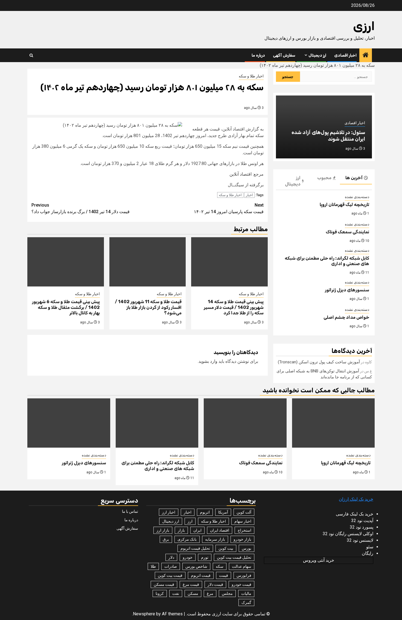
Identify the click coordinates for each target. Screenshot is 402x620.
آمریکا (223, 512)
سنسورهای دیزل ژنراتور (347, 289)
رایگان (367, 553)
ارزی (364, 26)
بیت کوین (226, 548)
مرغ (210, 593)
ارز (190, 521)
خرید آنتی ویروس (318, 560)
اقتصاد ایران (219, 530)
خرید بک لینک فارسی (354, 514)
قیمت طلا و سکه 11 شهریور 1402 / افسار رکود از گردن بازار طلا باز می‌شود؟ (148, 307)
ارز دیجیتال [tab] (293, 181)
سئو (369, 546)
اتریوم (205, 512)
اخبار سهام (242, 521)
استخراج (244, 530)
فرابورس (244, 575)
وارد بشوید (208, 361)
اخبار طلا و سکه (251, 76)
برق (166, 539)
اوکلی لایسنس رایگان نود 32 (348, 533)
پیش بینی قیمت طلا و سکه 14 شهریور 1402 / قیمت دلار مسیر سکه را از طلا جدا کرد (234, 307)
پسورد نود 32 (361, 527)
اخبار (249, 195)
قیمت (223, 575)
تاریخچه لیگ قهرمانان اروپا (344, 204)
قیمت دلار (215, 584)
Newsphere (144, 613)
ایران (197, 530)
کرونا (160, 593)
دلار (171, 557)
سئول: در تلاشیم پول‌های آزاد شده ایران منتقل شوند (328, 135)
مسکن (193, 593)
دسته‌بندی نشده (357, 197)
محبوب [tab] (324, 177)
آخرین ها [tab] (354, 177)
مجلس (227, 593)
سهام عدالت (241, 566)
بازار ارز (162, 530)
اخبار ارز (168, 512)
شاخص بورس (196, 566)
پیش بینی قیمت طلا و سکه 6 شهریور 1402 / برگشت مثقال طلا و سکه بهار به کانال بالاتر (66, 307)
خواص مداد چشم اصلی (346, 317)
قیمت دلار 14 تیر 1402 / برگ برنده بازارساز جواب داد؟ (80, 208)
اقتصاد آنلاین (240, 174)
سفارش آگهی (284, 55)
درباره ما (258, 55)
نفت (175, 593)
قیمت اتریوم (201, 575)
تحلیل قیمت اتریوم (195, 548)
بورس (246, 548)
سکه (219, 566)
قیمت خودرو (241, 584)
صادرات (170, 566)
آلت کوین (244, 512)
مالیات (246, 593)
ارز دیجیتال (317, 55)
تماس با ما (130, 511)
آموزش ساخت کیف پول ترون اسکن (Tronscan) (319, 362)
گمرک (246, 602)
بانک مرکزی (187, 539)
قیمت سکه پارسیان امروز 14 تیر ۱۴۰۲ (229, 208)
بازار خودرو (242, 539)
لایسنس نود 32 (360, 540)
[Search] (31, 55)
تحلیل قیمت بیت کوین (234, 557)
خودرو (188, 557)
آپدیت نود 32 (362, 520)
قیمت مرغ (191, 584)
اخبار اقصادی (345, 55)
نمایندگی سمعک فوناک (347, 231)
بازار (181, 530)
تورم (204, 557)
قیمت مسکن (164, 584)
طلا (153, 566)
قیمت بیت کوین (170, 575)
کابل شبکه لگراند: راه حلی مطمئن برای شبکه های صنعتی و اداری (157, 465)
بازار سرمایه (215, 539)
